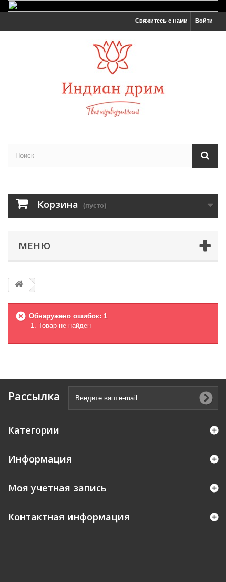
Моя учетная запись (57, 487)
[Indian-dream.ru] (113, 78)
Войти (204, 20)
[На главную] (19, 285)
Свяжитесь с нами (161, 20)
